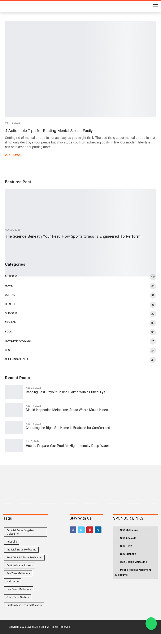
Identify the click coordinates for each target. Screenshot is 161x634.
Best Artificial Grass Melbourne (24, 557)
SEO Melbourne (129, 530)
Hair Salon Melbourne (18, 589)
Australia (11, 541)
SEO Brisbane (128, 554)
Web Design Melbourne (133, 561)
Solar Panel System (17, 597)
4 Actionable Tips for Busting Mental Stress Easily (49, 130)
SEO (7, 349)
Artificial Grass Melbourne (21, 549)
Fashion (10, 322)
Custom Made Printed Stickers (24, 605)
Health (10, 304)
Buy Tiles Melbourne (18, 573)
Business (11, 276)
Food (8, 331)
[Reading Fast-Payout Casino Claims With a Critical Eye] (14, 392)
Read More (13, 155)
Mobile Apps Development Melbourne (133, 572)
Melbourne (12, 581)
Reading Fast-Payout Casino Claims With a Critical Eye (65, 392)
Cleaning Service (17, 359)
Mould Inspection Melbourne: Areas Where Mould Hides (67, 410)
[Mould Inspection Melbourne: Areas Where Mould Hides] (14, 410)
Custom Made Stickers (19, 565)
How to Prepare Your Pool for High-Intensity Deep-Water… (68, 446)
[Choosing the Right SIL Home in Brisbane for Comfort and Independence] (14, 428)
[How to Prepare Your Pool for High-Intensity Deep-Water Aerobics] (14, 445)
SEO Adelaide (128, 538)
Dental (10, 294)
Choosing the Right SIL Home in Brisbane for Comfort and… (69, 428)
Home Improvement (18, 340)
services (11, 313)
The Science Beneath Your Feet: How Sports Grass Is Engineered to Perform (72, 236)
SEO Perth (126, 546)
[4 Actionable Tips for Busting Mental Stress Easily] (80, 69)
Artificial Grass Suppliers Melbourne (20, 532)
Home (9, 285)
